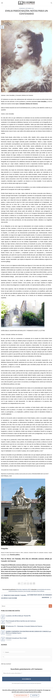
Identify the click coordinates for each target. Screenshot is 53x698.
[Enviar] (50, 606)
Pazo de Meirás (40, 591)
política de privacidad (28, 683)
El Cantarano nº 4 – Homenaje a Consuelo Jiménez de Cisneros (24, 626)
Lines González (27, 591)
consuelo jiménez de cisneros (43, 589)
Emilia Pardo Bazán (13, 591)
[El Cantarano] (26, 3)
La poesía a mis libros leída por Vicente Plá (18, 616)
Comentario (8, 622)
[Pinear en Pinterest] (31, 583)
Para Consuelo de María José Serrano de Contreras (21, 621)
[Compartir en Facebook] (22, 583)
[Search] (51, 2)
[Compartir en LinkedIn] (34, 583)
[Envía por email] (28, 583)
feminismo (20, 591)
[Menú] (2, 3)
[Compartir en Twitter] (25, 583)
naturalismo (34, 591)
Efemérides (22, 8)
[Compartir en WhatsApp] (19, 583)
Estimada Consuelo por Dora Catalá (16, 638)
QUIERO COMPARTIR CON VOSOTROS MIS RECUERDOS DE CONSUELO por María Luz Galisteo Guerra (28, 632)
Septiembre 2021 (29, 8)
